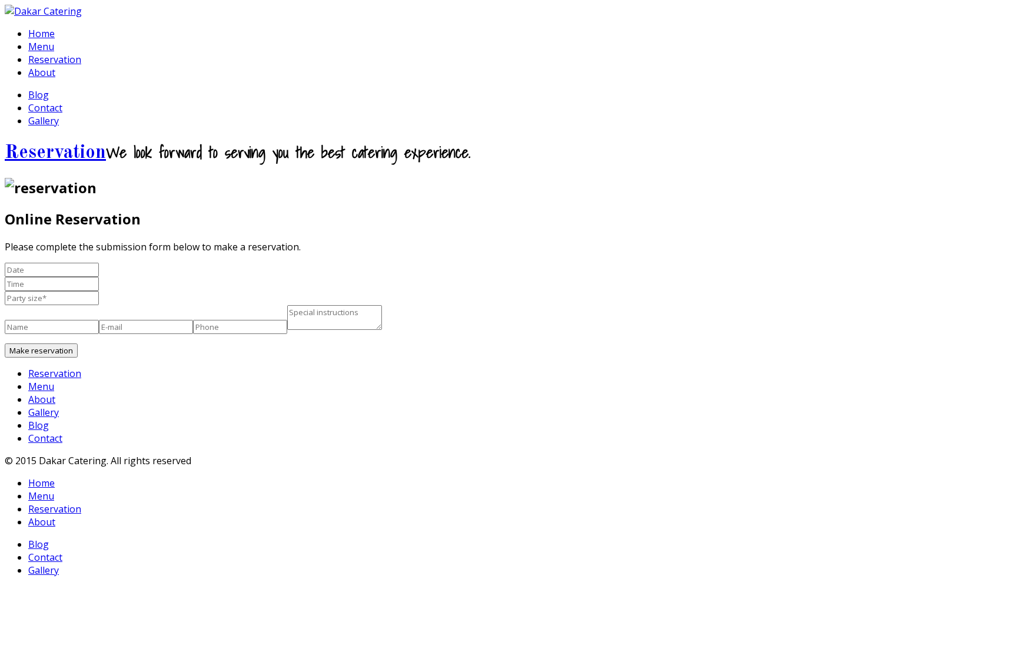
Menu (41, 46)
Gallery (43, 120)
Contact (45, 107)
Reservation (54, 59)
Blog (38, 94)
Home (41, 33)
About (41, 72)
